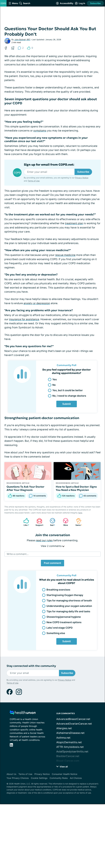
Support (38, 522)
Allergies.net (64, 728)
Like (25, 522)
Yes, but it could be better (67, 390)
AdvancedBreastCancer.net (73, 719)
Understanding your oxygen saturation (69, 606)
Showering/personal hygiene (63, 616)
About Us (11, 774)
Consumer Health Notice (64, 774)
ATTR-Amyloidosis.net (70, 747)
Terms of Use (34, 181)
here (80, 513)
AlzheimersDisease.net (70, 733)
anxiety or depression (37, 303)
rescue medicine (65, 255)
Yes (54, 379)
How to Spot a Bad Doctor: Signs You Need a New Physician (76, 488)
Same (77, 522)
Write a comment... (18, 554)
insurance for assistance (24, 319)
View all (63, 766)
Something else (55, 633)
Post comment (52, 563)
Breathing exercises (58, 589)
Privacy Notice (81, 177)
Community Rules (59, 778)
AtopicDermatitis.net (69, 742)
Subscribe (95, 3)
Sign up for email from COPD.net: (49, 164)
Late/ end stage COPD (59, 627)
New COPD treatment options (63, 622)
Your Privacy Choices (18, 778)
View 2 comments (51, 546)
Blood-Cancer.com (67, 760)
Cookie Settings (39, 778)
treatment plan (74, 223)
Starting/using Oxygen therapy (64, 595)
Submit (66, 403)
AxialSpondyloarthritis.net (72, 751)
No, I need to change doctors (69, 395)
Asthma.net (63, 737)
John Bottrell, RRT (22, 39)
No (54, 384)
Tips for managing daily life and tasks (68, 611)
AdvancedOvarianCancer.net (74, 723)
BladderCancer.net (67, 756)
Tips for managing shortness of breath (69, 600)
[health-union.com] (23, 713)
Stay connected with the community (31, 666)
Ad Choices (76, 778)
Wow (64, 522)
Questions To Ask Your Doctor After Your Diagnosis (25, 488)
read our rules (44, 540)
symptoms (39, 130)
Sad (51, 522)
